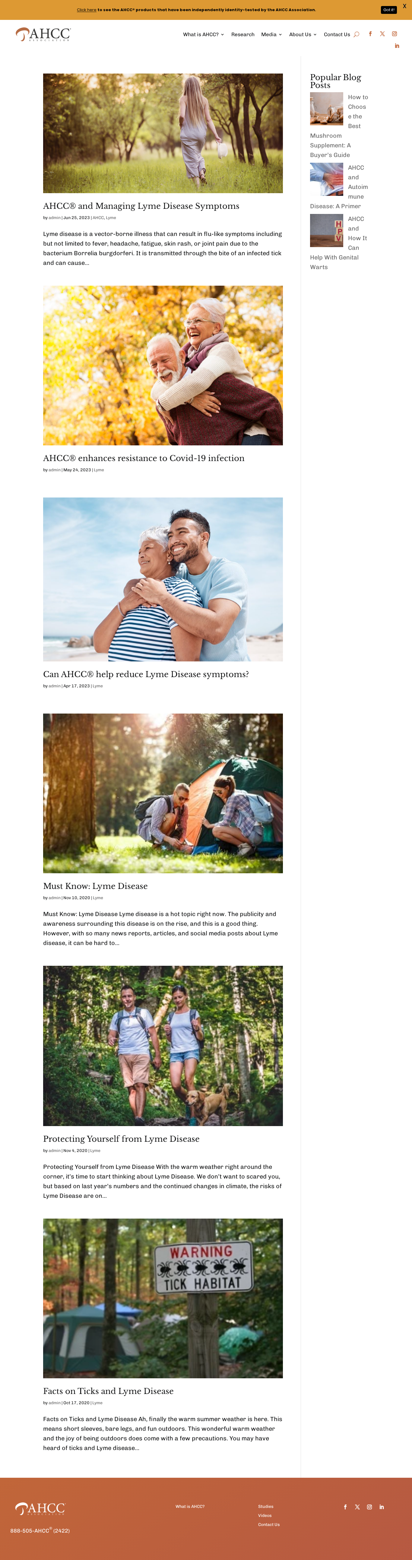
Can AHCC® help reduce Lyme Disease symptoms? (146, 674)
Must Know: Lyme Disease (95, 886)
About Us (300, 34)
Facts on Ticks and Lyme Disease (108, 1391)
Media (269, 34)
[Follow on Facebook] (370, 34)
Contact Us (337, 34)
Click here (87, 10)
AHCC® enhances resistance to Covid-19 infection (144, 458)
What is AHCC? (201, 34)
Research (243, 34)
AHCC (98, 217)
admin (55, 217)
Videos (265, 1516)
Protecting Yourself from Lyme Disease (121, 1139)
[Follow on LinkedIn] (397, 46)
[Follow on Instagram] (394, 34)
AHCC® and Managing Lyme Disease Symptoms (141, 206)
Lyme (111, 217)
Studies (266, 1507)
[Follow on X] (382, 34)
